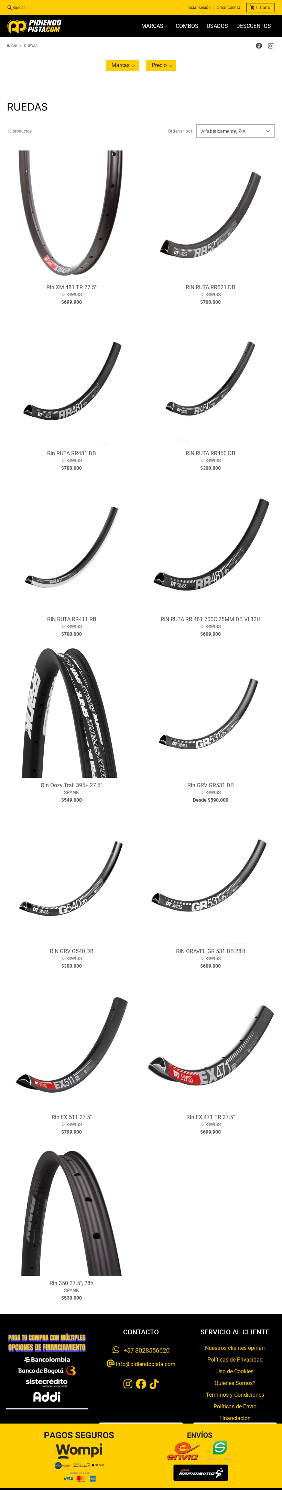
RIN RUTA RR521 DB (210, 287)
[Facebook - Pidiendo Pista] (258, 45)
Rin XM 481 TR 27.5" (71, 287)
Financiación (235, 1418)
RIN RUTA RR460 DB (210, 453)
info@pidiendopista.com (145, 1364)
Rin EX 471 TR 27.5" (210, 1117)
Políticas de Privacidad (235, 1359)
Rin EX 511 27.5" (72, 1117)
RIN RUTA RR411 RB (71, 619)
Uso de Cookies (234, 1371)
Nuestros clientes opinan (235, 1348)
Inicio (12, 46)
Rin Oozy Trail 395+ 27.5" (71, 785)
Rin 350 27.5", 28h (72, 1283)
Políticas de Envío (235, 1406)
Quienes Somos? (235, 1383)
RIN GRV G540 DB (72, 951)
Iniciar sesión (198, 7)
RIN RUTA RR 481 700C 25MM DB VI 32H (210, 619)
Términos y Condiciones (235, 1395)
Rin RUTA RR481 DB (71, 453)
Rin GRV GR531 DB (210, 785)
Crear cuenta (228, 7)
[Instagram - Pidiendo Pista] (270, 45)
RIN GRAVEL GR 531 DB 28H (210, 951)
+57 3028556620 (144, 1350)
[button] (122, 65)
